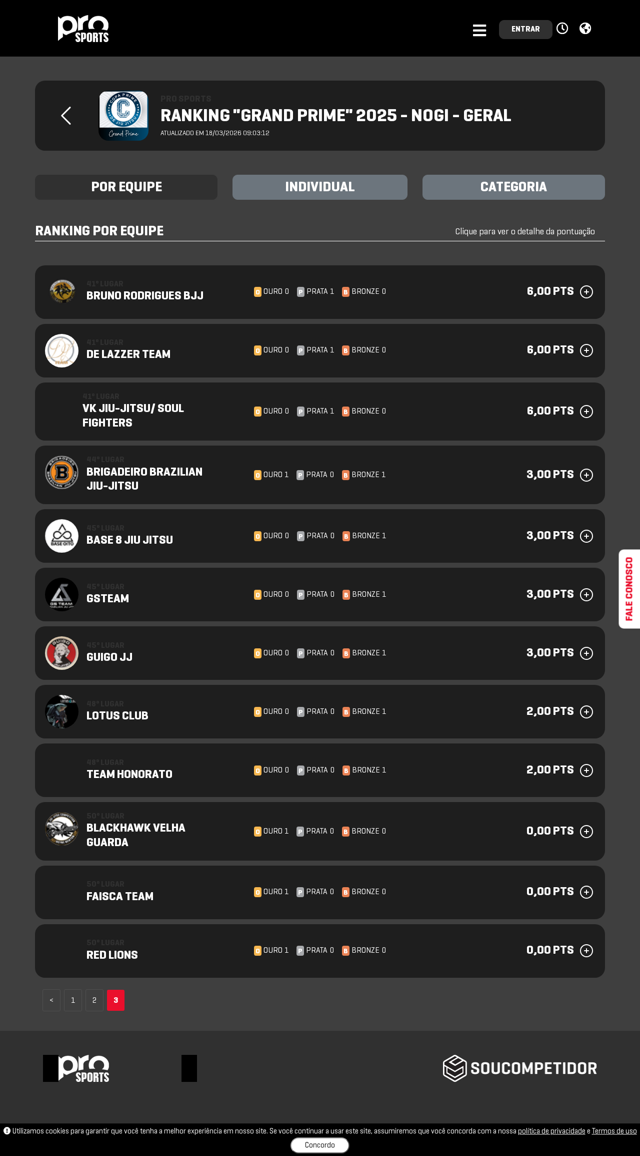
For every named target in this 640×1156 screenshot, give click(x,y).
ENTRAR (526, 29)
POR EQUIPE (126, 187)
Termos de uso (614, 1131)
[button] (563, 29)
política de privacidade (552, 1131)
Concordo (320, 1145)
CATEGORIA (513, 187)
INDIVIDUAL (320, 187)
